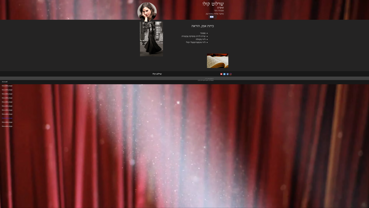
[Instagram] (231, 74)
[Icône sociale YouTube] (221, 74)
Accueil (4, 82)
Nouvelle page (7, 86)
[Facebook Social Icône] (227, 74)
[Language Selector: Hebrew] (212, 17)
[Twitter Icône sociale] (224, 74)
